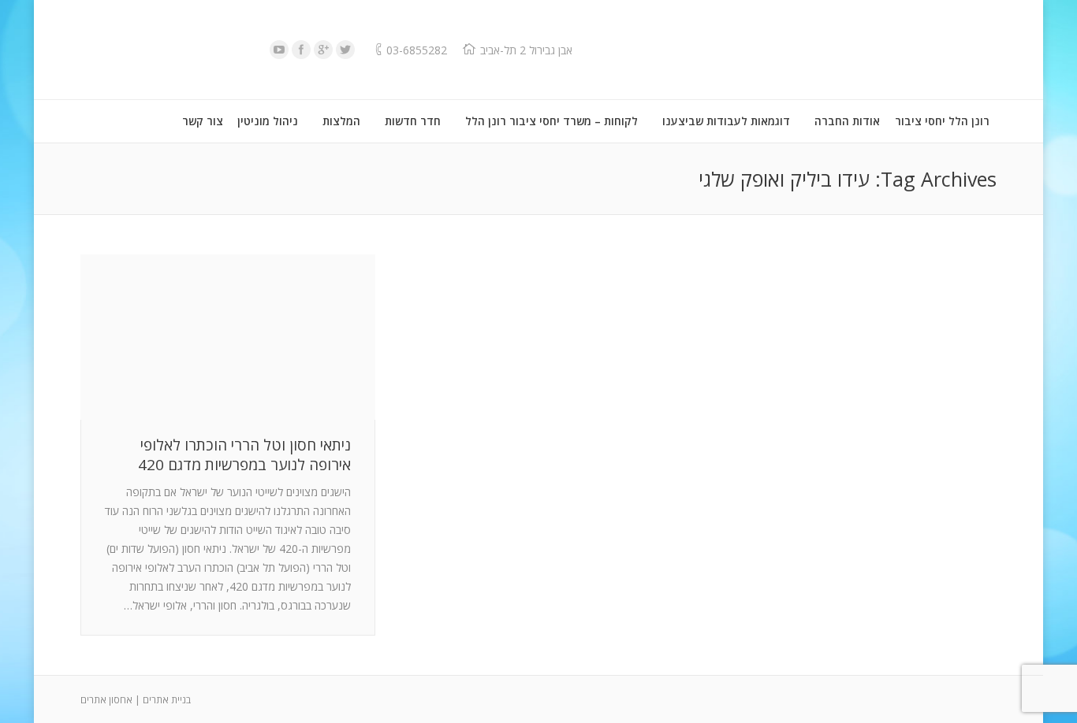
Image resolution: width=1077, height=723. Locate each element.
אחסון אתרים (106, 699)
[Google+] (323, 49)
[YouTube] (279, 49)
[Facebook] (301, 49)
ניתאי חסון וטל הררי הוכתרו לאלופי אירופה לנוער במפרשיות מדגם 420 (244, 455)
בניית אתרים (167, 699)
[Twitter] (345, 49)
